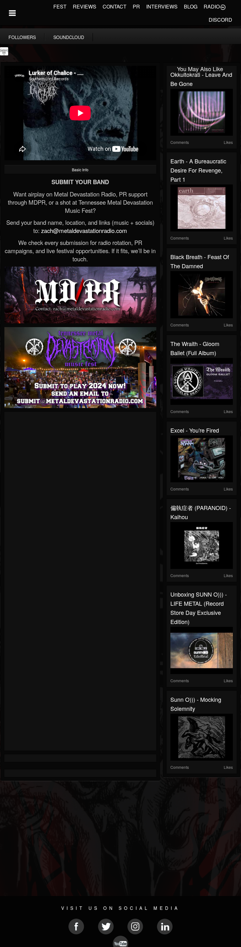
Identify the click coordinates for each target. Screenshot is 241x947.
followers (22, 37)
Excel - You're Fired (194, 430)
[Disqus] (80, 499)
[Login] (223, 6)
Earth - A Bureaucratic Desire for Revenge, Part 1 (198, 170)
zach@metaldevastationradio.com (84, 230)
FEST (60, 6)
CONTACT (114, 6)
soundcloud (68, 37)
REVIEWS (84, 6)
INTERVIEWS (162, 6)
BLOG (190, 6)
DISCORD (220, 19)
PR (136, 6)
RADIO (212, 6)
